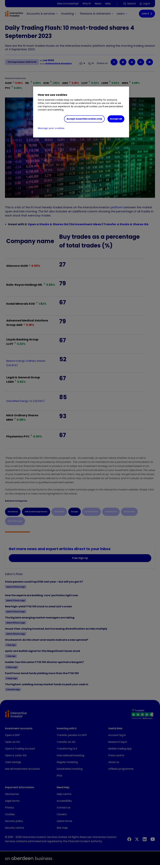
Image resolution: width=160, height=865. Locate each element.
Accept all (116, 118)
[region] (81, 112)
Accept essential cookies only (84, 118)
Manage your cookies (51, 128)
